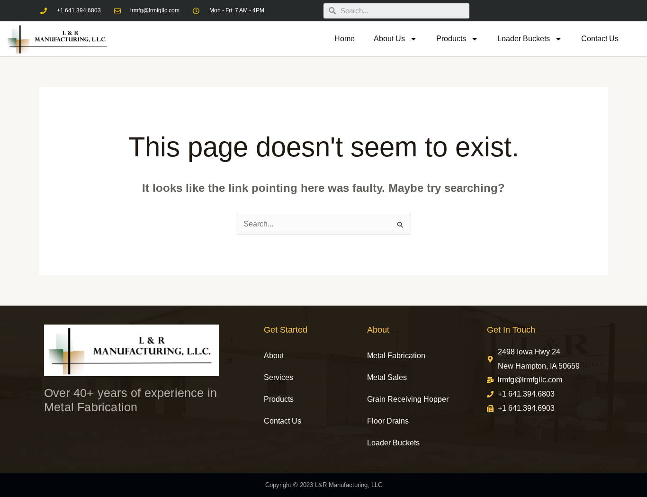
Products (451, 39)
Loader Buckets (523, 39)
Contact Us (600, 39)
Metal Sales (387, 377)
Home (344, 39)
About (274, 356)
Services (278, 377)
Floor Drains (388, 421)
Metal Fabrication (396, 356)
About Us (389, 39)
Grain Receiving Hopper (408, 399)
